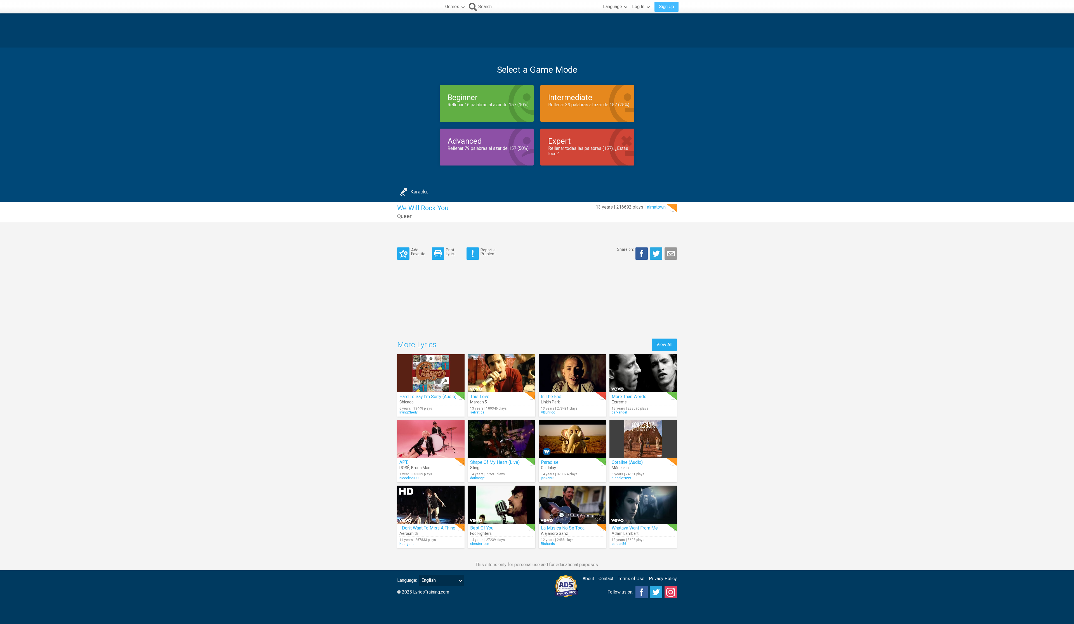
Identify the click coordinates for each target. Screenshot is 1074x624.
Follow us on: (620, 592)
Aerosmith (408, 533)
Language (612, 6)
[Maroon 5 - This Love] (501, 373)
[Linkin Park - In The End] (572, 373)
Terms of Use (631, 578)
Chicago (406, 402)
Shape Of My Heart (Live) (495, 462)
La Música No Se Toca (563, 528)
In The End (551, 396)
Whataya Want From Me (635, 528)
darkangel (619, 412)
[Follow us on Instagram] (671, 592)
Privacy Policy (663, 578)
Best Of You (481, 528)
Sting (474, 467)
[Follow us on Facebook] (641, 592)
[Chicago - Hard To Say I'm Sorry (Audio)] (431, 373)
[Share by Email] (671, 253)
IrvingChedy (408, 412)
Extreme (619, 402)
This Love (479, 396)
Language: (407, 580)
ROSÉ (404, 467)
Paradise (550, 462)
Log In (638, 6)
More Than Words (629, 396)
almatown (656, 207)
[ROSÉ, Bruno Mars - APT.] (431, 439)
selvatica (477, 412)
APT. (403, 462)
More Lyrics (417, 344)
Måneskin (620, 467)
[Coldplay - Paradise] (572, 439)
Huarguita (406, 544)
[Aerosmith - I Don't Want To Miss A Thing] (431, 505)
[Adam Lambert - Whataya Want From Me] (643, 505)
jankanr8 (547, 478)
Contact (606, 578)
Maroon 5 (478, 402)
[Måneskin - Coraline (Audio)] (643, 439)
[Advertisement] (537, 30)
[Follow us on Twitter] (656, 592)
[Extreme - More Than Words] (643, 373)
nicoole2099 (409, 478)
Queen (405, 216)
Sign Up (666, 6)
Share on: (625, 249)
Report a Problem (488, 252)
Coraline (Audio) (627, 462)
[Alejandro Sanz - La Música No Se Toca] (572, 505)
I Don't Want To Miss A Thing (427, 528)
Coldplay (548, 467)
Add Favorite (418, 252)
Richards (548, 544)
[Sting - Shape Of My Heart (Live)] (501, 439)
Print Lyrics (451, 252)
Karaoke (419, 192)
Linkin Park (550, 402)
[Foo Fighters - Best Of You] (501, 505)
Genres (452, 6)
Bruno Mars (421, 467)
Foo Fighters (481, 533)
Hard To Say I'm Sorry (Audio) (427, 396)
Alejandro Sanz (554, 533)
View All (664, 344)
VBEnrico (548, 412)
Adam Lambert (625, 533)
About (588, 578)
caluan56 (619, 544)
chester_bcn (479, 544)
